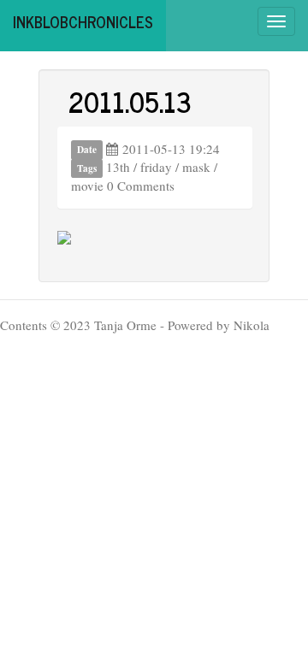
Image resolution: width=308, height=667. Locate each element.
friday (156, 166)
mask (196, 166)
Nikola (252, 325)
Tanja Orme (125, 325)
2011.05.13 (130, 101)
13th (118, 166)
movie (87, 185)
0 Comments (141, 185)
